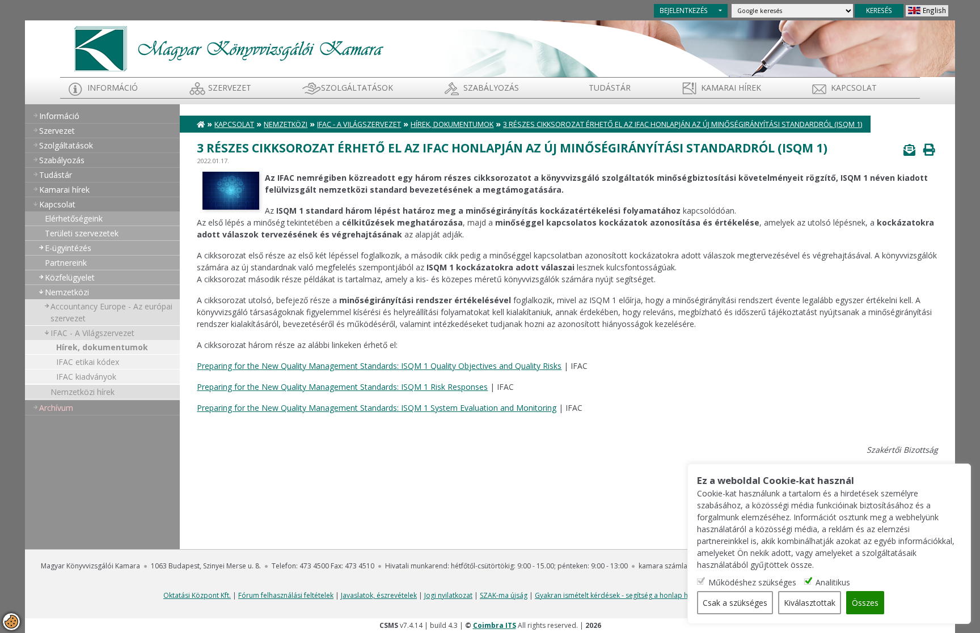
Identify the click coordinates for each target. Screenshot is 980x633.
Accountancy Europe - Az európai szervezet (111, 312)
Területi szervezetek (82, 233)
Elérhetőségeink (74, 218)
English (934, 10)
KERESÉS (879, 10)
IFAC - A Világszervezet (92, 333)
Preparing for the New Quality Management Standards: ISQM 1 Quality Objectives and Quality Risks (379, 365)
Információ (112, 87)
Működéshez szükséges (752, 582)
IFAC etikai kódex (87, 361)
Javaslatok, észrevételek (379, 595)
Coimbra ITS (494, 625)
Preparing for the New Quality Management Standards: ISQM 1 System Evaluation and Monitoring (376, 407)
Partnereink (66, 262)
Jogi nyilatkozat (448, 595)
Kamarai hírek (731, 87)
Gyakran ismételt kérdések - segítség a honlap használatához (632, 595)
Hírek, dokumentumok (102, 347)
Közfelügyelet (70, 277)
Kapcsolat (854, 87)
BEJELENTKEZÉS (684, 10)
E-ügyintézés (68, 248)
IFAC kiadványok (86, 376)
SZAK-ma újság (503, 595)
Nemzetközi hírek (82, 391)
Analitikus (833, 582)
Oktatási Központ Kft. (197, 595)
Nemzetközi (67, 292)
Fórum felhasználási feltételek (285, 595)
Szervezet (229, 87)
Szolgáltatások (357, 87)
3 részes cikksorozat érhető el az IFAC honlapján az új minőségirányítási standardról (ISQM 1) (682, 124)
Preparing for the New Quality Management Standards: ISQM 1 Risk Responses (342, 386)
